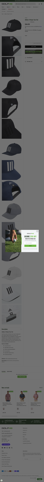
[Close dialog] (37, 231)
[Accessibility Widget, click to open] (2, 480)
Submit (30, 245)
